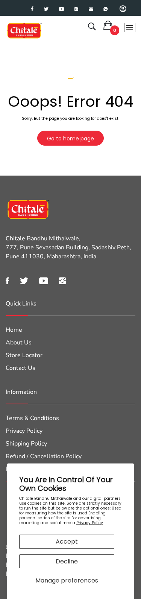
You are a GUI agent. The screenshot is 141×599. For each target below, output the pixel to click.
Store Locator (24, 355)
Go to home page (70, 138)
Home (14, 330)
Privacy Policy (89, 523)
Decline (67, 561)
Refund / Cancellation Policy (44, 456)
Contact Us (20, 368)
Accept (67, 541)
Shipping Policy (26, 444)
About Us (19, 342)
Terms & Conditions (32, 418)
